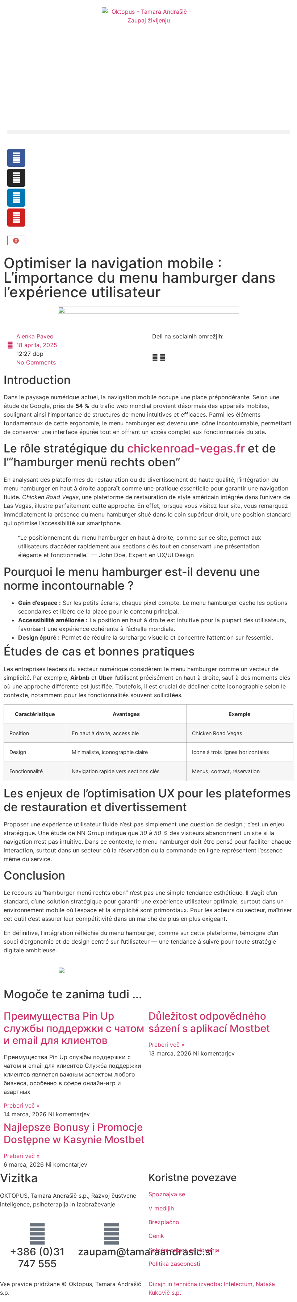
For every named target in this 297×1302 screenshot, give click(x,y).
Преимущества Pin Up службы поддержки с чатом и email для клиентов (74, 1028)
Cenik (156, 1235)
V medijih (161, 1208)
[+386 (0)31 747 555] (37, 1234)
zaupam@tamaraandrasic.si (145, 1252)
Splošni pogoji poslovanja (183, 1249)
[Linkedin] (16, 198)
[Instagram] (16, 178)
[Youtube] (16, 217)
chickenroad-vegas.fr (186, 448)
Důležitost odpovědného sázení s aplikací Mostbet (209, 1022)
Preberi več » (22, 1105)
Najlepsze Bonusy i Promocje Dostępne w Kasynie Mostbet (74, 1133)
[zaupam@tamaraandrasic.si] (112, 1234)
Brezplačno (163, 1222)
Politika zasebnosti (174, 1263)
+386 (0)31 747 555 (37, 1258)
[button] (148, 132)
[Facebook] (16, 158)
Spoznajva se (166, 1194)
